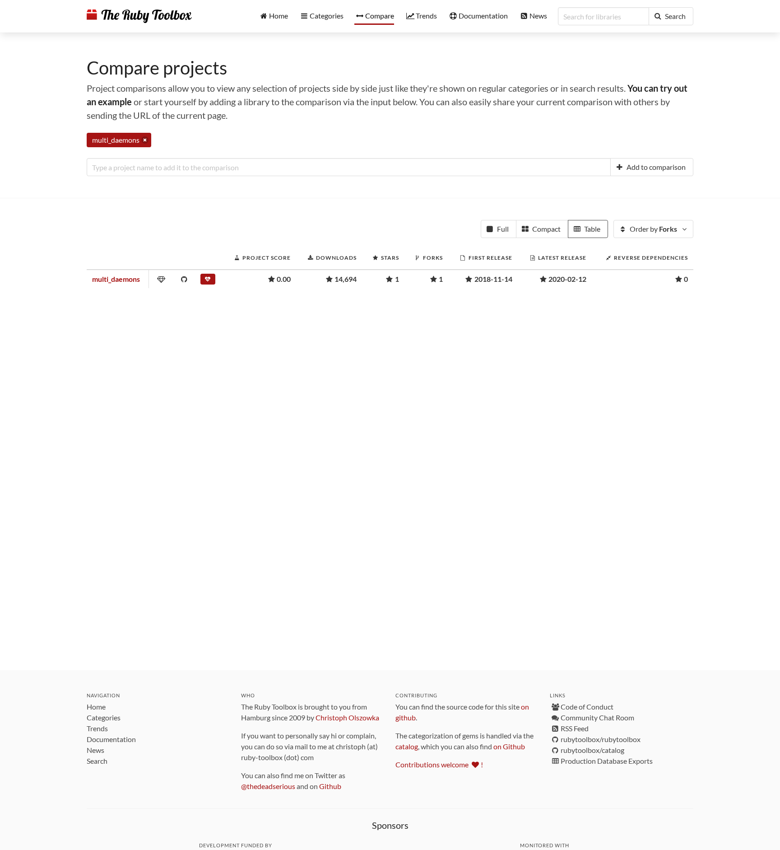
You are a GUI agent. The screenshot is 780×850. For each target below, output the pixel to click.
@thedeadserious (268, 786)
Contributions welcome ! (439, 764)
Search (97, 761)
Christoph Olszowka (347, 717)
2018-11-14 (493, 279)
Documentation (111, 739)
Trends (97, 728)
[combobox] (349, 167)
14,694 (345, 279)
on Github (509, 746)
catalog (406, 746)
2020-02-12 (567, 279)
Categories (104, 717)
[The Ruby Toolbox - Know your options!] (139, 16)
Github (330, 786)
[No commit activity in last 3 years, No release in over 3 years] (208, 281)
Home (96, 706)
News (95, 750)
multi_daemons (116, 279)
